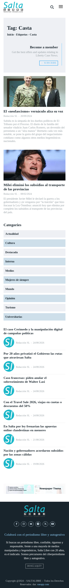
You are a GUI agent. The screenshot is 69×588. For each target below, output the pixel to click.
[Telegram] (38, 524)
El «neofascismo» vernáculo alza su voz (33, 111)
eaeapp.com (43, 584)
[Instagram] (23, 524)
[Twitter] (45, 524)
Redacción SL (11, 116)
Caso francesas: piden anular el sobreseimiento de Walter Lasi (25, 379)
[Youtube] (52, 524)
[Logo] (13, 7)
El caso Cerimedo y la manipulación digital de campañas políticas (33, 331)
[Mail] (31, 524)
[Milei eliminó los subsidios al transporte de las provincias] (34, 165)
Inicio (10, 34)
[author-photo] (9, 342)
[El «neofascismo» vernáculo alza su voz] (34, 91)
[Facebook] (16, 524)
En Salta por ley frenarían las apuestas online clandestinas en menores (30, 428)
